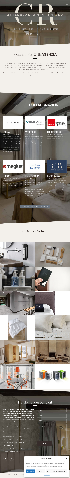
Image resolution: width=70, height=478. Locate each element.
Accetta (30, 471)
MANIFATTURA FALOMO (32, 177)
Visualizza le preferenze (56, 471)
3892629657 (11, 448)
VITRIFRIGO (30, 132)
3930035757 (11, 439)
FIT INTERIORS (54, 132)
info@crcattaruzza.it (10, 451)
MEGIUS (7, 176)
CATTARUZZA (53, 176)
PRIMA (6, 132)
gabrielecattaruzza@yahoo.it (13, 442)
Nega (41, 471)
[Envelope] (5, 458)
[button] (66, 458)
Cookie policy (47, 475)
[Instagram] (11, 458)
